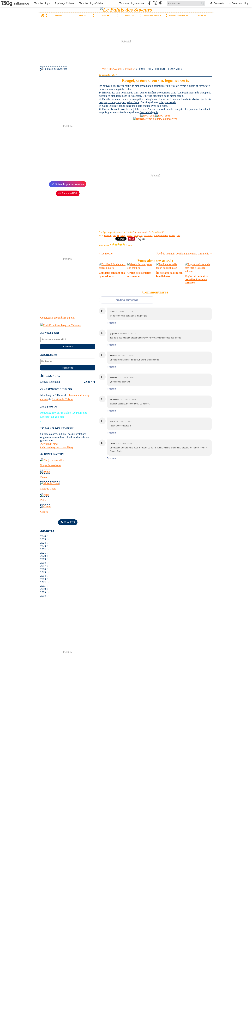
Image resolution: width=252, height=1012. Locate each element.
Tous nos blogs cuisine (131, 3)
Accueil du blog (49, 443)
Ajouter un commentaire (127, 300)
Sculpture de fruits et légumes (153, 15)
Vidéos (200, 15)
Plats (104, 15)
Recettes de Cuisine (62, 399)
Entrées (80, 15)
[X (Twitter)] (155, 3)
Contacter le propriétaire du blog (57, 317)
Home (42, 14)
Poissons (130, 69)
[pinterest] (161, 3)
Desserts (127, 15)
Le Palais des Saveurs (110, 69)
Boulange (58, 15)
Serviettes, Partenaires (177, 15)
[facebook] (149, 3)
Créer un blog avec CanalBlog (56, 447)
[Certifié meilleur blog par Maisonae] (67, 325)
